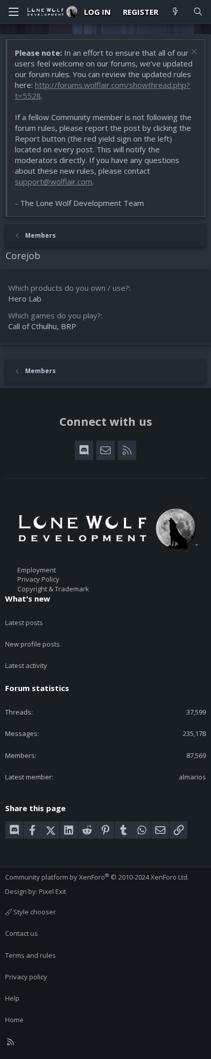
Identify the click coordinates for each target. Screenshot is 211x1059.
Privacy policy (26, 976)
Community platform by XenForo (97, 877)
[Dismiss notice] (192, 53)
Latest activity (26, 665)
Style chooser (34, 911)
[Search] (198, 12)
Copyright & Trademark (53, 588)
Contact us (21, 933)
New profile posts (32, 644)
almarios (192, 776)
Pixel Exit (52, 891)
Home (14, 1019)
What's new (27, 598)
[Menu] (13, 12)
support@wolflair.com (53, 181)
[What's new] (175, 12)
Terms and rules (30, 955)
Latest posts (24, 622)
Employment (36, 569)
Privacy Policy (38, 579)
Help (12, 998)
